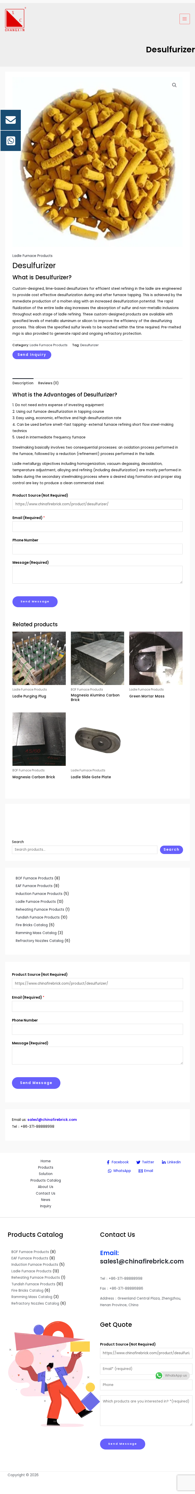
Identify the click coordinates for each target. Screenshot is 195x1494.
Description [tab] (23, 383)
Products (45, 1167)
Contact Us (45, 1193)
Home (46, 1161)
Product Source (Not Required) (40, 974)
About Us (45, 1186)
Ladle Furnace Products (32, 255)
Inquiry (45, 1206)
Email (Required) (28, 997)
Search (18, 842)
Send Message (36, 1082)
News (45, 1199)
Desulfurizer (89, 345)
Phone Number (25, 1020)
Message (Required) (30, 1043)
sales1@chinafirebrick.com (142, 1261)
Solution (46, 1173)
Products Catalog (45, 1180)
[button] (174, 85)
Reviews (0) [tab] (48, 383)
